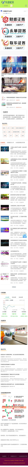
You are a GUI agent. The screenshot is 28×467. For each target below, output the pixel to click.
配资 (4, 128)
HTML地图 (21, 460)
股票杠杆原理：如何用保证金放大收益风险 (19, 274)
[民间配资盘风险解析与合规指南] (14, 84)
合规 (9, 132)
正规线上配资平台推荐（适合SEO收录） (19, 147)
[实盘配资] (7, 2)
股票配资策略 (16, 132)
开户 (11, 135)
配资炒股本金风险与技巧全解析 (18, 195)
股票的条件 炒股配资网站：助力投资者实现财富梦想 (13, 74)
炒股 (5, 135)
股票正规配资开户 (20, 128)
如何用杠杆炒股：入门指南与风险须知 (19, 217)
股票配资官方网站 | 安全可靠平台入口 (10, 440)
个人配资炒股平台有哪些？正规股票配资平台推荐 (19, 171)
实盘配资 (18, 100)
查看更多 (14, 287)
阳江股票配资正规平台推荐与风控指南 (19, 229)
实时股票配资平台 (15, 251)
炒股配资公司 (14, 456)
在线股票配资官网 (23, 456)
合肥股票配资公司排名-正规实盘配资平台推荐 (19, 159)
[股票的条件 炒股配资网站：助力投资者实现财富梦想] (14, 64)
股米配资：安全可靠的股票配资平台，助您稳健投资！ (14, 435)
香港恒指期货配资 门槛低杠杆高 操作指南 (16, 97)
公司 (8, 128)
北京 (4, 132)
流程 (23, 135)
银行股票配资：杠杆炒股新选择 (9, 420)
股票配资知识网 (17, 463)
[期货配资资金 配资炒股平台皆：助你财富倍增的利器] (4, 104)
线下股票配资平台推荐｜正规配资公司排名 (19, 262)
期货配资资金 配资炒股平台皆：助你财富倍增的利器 (12, 384)
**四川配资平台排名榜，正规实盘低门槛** (18, 183)
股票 (13, 128)
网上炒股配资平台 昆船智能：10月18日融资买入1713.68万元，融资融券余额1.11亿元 (12, 430)
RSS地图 (16, 460)
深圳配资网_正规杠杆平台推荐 (18, 205)
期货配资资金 (18, 107)
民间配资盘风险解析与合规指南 (9, 93)
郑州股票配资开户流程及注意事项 (19, 240)
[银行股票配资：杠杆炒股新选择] (14, 407)
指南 (23, 132)
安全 (17, 135)
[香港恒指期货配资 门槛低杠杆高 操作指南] (4, 99)
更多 (25, 11)
